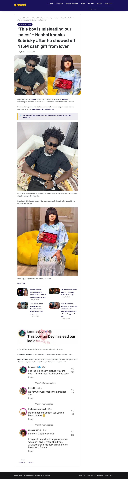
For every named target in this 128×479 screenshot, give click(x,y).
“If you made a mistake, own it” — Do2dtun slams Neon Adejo (69, 292)
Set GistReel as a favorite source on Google (47, 115)
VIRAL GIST (108, 3)
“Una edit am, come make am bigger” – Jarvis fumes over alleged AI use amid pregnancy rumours (37, 309)
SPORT (99, 3)
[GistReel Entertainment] (20, 5)
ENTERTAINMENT (72, 3)
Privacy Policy (109, 475)
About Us (82, 475)
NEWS (83, 3)
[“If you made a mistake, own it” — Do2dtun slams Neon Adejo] (54, 291)
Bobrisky (22, 462)
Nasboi (30, 462)
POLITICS (91, 3)
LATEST (50, 3)
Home (21, 18)
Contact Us (89, 475)
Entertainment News (30, 18)
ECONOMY (59, 3)
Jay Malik (21, 52)
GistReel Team (98, 475)
